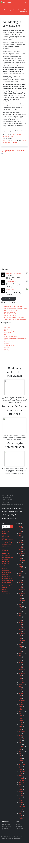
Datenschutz (19, 828)
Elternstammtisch (11, 289)
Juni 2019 (21, 780)
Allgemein (11, 10)
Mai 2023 (21, 653)
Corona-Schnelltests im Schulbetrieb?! (13, 150)
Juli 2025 (21, 568)
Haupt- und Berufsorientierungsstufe (15, 338)
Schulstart (14, 142)
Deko (3, 544)
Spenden (6, 347)
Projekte (6, 343)
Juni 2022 (22, 682)
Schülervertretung (9, 345)
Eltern (6, 329)
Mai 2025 (21, 573)
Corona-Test (6, 142)
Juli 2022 (21, 680)
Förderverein (6, 824)
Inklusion (6, 340)
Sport (6, 349)
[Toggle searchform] (22, 2)
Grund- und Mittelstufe (11, 336)
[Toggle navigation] (26, 3)
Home (5, 10)
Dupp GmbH (17, 838)
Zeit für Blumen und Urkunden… (13, 314)
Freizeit (6, 334)
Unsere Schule (6, 830)
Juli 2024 (21, 608)
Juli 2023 (21, 648)
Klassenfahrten (8, 342)
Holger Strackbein (8, 136)
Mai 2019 (21, 782)
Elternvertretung (9, 331)
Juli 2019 (21, 779)
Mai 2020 (21, 751)
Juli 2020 (21, 746)
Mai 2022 (21, 684)
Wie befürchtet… (6, 152)
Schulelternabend (11, 281)
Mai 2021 (21, 711)
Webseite (7, 351)
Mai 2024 (21, 613)
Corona (24, 140)
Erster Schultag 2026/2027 (14, 273)
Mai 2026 (21, 533)
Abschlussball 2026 (10, 315)
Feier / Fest (7, 332)
